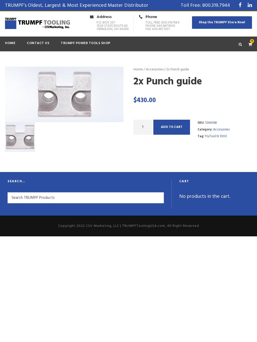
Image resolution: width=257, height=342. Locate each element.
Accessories (154, 69)
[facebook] (240, 6)
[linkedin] (250, 6)
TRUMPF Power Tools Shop (85, 43)
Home (10, 43)
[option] (64, 94)
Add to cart (171, 127)
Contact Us (38, 43)
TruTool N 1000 (216, 136)
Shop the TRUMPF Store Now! (222, 22)
